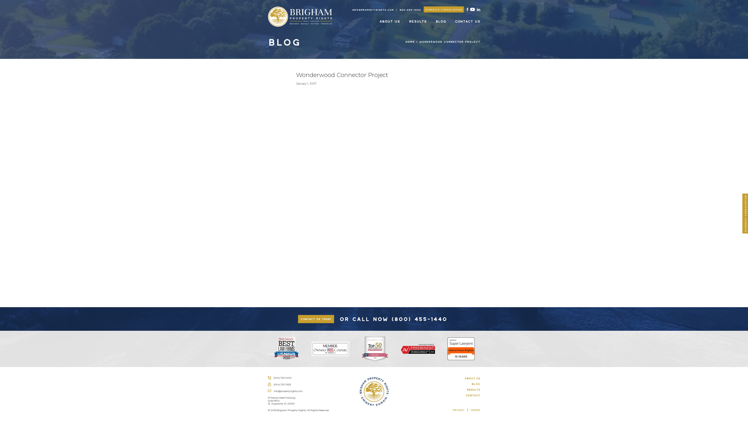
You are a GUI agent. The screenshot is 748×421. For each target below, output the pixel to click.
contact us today (316, 318)
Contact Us (467, 20)
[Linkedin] (478, 9)
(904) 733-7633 (282, 384)
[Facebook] (467, 9)
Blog (441, 20)
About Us (389, 20)
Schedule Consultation (443, 9)
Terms (475, 409)
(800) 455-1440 (419, 317)
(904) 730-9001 (283, 377)
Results (418, 20)
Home (410, 41)
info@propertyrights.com (373, 9)
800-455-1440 (410, 9)
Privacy (459, 409)
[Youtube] (472, 9)
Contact (473, 395)
